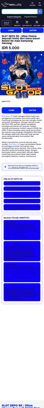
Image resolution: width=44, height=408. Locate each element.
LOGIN (11, 30)
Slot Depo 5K (7, 116)
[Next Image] (42, 74)
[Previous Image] (2, 74)
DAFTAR (33, 30)
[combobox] (20, 11)
